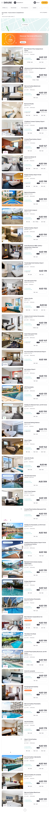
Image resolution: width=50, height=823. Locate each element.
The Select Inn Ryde (25, 640)
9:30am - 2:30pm (30, 664)
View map (26, 24)
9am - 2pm (30, 592)
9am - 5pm (41, 150)
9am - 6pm (30, 555)
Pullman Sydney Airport (25, 234)
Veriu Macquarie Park (25, 287)
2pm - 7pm (43, 115)
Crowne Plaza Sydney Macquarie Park (25, 514)
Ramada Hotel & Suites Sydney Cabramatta (25, 569)
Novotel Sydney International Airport (25, 358)
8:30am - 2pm (35, 327)
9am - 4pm (41, 133)
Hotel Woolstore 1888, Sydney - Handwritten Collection (25, 251)
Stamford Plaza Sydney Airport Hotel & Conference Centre (25, 549)
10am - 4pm (35, 97)
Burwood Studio (25, 110)
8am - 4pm (30, 150)
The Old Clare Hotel (25, 481)
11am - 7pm (36, 485)
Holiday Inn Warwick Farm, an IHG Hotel (25, 411)
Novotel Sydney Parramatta (25, 605)
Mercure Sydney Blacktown (25, 799)
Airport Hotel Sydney (25, 745)
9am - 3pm (36, 345)
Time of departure (24, 7)
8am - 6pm (36, 363)
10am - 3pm (28, 115)
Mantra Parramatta (25, 199)
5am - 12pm (30, 133)
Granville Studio (25, 464)
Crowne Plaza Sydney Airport (25, 145)
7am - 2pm (30, 274)
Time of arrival (13, 7)
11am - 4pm (43, 186)
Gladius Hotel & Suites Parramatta (25, 322)
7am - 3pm (30, 768)
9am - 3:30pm (35, 221)
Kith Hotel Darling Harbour (25, 429)
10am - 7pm (35, 697)
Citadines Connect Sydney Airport (25, 128)
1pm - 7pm (43, 627)
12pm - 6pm (41, 733)
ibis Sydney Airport (25, 375)
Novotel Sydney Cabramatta (25, 763)
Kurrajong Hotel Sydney (25, 692)
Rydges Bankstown (25, 587)
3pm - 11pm (41, 62)
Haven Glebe (25, 446)
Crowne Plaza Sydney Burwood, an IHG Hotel (25, 659)
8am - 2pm (28, 627)
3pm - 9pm (43, 221)
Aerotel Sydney (25, 728)
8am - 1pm (28, 186)
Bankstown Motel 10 (25, 163)
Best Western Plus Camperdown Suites (25, 56)
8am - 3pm (36, 416)
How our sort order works (7, 16)
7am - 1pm (28, 221)
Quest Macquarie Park (25, 340)
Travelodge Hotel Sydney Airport (25, 269)
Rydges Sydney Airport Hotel (25, 181)
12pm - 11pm (43, 451)
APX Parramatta (25, 393)
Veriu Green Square (25, 497)
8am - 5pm (36, 186)
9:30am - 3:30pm (35, 79)
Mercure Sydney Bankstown (25, 92)
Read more (23, 42)
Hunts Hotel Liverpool (25, 216)
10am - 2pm (28, 168)
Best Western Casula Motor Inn (25, 622)
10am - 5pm (41, 555)
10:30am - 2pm (30, 62)
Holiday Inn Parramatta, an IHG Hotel (25, 531)
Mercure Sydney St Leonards (25, 781)
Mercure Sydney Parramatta (25, 710)
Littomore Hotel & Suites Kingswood (25, 74)
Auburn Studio (25, 305)
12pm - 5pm (35, 115)
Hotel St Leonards (25, 676)
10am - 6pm (43, 168)
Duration (34, 7)
